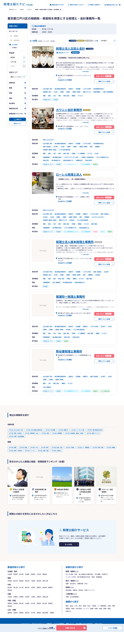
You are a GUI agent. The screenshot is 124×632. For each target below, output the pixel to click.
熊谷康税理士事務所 (69, 351)
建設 (67, 606)
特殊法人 (68, 611)
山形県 (39, 574)
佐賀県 (15, 613)
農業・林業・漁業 (96, 608)
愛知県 (10, 590)
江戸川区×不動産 (70, 447)
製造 (71, 606)
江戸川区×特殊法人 (57, 450)
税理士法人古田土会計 (70, 48)
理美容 (68, 608)
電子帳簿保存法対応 (83, 577)
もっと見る (68, 544)
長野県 (39, 587)
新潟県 (10, 587)
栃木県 (15, 581)
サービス (86, 608)
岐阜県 (44, 587)
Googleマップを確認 (65, 80)
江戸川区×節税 (45, 433)
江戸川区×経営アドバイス (93, 433)
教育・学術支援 (76, 608)
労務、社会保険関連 (72, 597)
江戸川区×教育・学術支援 (15, 450)
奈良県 (27, 597)
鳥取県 (10, 603)
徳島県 (39, 603)
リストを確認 (112, 628)
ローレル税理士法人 (69, 174)
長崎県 (21, 613)
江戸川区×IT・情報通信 (83, 447)
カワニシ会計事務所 (69, 110)
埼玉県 (27, 581)
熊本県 (27, 613)
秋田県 (33, 574)
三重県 (33, 597)
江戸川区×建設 (12, 447)
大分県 (33, 613)
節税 (93, 577)
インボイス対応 (71, 577)
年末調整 (97, 574)
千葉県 (33, 581)
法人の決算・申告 (71, 574)
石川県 (21, 587)
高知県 (10, 606)
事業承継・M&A (82, 583)
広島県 (27, 603)
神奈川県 (45, 581)
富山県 (15, 587)
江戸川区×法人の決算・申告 (16, 430)
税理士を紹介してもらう (77, 5)
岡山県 (21, 603)
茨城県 (10, 581)
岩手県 (21, 574)
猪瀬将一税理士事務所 (70, 296)
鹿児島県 (45, 613)
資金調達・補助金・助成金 (74, 590)
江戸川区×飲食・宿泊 (57, 447)
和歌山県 (45, 597)
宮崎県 (39, 613)
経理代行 (105, 574)
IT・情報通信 (102, 606)
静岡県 (50, 587)
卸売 (80, 606)
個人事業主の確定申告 (86, 574)
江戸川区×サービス (30, 450)
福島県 (44, 574)
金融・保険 (111, 606)
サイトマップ (25, 623)
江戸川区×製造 (23, 447)
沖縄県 (52, 613)
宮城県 (27, 574)
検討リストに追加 (104, 81)
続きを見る (86, 71)
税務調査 (99, 577)
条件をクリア (17, 123)
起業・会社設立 (71, 583)
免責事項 (49, 623)
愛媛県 (50, 603)
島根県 (15, 603)
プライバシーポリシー (38, 623)
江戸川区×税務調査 (57, 433)
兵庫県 (21, 597)
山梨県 (33, 587)
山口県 (33, 603)
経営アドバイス (90, 590)
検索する (18, 119)
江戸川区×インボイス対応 (77, 430)
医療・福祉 (107, 608)
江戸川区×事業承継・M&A (31, 433)
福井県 (27, 587)
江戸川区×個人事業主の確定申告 (34, 430)
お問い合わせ (70, 628)
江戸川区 (29, 9)
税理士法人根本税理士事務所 (75, 242)
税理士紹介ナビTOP (58, 5)
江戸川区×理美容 (110, 447)
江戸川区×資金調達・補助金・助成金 (74, 433)
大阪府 (10, 597)
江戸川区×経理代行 (63, 430)
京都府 (15, 597)
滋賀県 (39, 597)
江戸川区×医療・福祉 (43, 450)
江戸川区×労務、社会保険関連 (16, 436)
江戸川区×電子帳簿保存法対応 (95, 430)
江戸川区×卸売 (44, 447)
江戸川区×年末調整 (50, 430)
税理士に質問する (95, 5)
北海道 (10, 574)
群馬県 (21, 581)
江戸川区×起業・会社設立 (15, 433)
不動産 (94, 606)
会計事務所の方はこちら (111, 5)
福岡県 (10, 613)
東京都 (22, 9)
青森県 (15, 574)
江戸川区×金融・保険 (98, 447)
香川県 (44, 603)
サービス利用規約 (59, 623)
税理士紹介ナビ (13, 9)
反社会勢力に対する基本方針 (84, 623)
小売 (75, 606)
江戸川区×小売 (34, 447)
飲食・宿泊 (86, 606)
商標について (70, 623)
